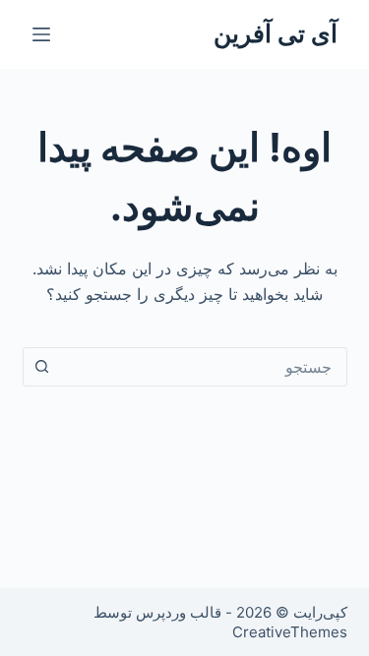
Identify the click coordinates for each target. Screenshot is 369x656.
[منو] (41, 34)
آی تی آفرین (276, 33)
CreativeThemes (289, 632)
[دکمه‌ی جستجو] (42, 367)
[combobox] (203, 367)
